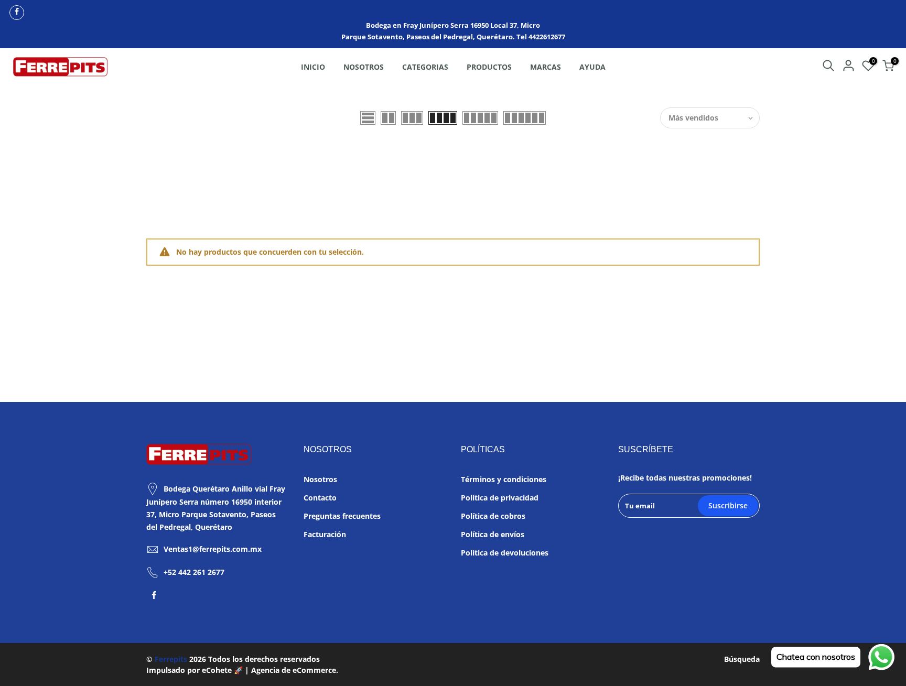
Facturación (325, 534)
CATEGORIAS (425, 67)
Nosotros (320, 479)
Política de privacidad (499, 498)
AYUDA (592, 67)
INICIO (313, 67)
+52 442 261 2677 (194, 572)
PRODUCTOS (489, 67)
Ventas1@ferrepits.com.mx (213, 549)
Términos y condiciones (503, 479)
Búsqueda (742, 659)
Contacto (320, 498)
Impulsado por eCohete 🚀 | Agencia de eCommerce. (242, 670)
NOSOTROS (363, 67)
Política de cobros (493, 516)
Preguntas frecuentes (342, 516)
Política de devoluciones (504, 553)
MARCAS (545, 67)
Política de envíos (492, 534)
